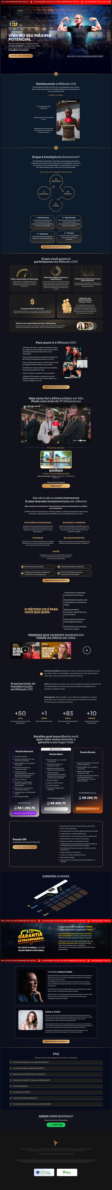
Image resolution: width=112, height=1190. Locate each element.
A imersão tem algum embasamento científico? (29, 1068)
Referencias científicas (67, 1154)
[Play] (25, 650)
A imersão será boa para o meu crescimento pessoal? (31, 1062)
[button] (56, 1062)
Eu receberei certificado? (21, 1092)
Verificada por (45, 1172)
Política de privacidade (53, 1154)
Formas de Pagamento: (20, 1086)
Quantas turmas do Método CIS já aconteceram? (29, 1074)
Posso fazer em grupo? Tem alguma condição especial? (31, 1080)
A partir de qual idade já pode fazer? (25, 1098)
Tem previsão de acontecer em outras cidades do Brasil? (32, 1104)
